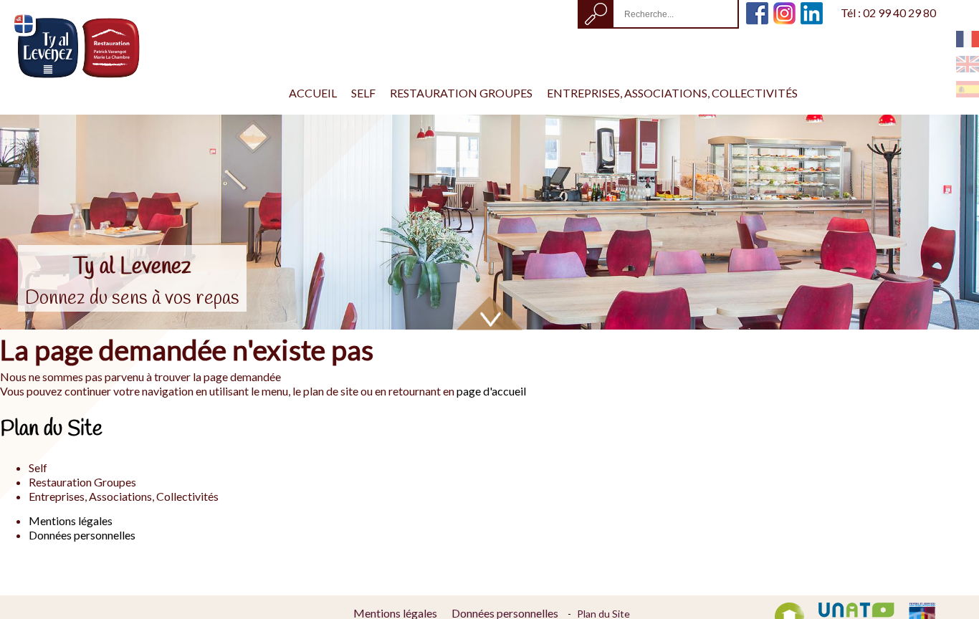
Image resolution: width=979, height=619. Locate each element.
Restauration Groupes (461, 93)
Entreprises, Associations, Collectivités (672, 93)
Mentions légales (71, 520)
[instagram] (784, 7)
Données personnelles (82, 535)
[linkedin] (812, 7)
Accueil (313, 93)
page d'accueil (491, 391)
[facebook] (757, 7)
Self (363, 93)
